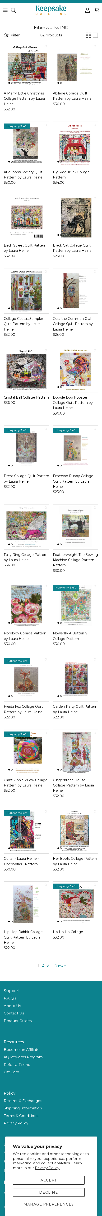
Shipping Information (23, 1108)
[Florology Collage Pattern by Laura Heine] (26, 605)
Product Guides (18, 1020)
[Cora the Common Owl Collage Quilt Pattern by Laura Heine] (75, 290)
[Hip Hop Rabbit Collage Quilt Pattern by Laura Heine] (26, 904)
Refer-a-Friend (17, 1064)
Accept (49, 1180)
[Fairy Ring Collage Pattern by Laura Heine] (26, 527)
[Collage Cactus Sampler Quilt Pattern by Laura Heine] (26, 290)
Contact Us (14, 1013)
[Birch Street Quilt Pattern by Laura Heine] (26, 217)
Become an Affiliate (22, 1049)
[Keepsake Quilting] (51, 10)
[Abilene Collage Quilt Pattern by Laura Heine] (75, 65)
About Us (12, 1005)
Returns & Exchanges (23, 1100)
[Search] (15, 10)
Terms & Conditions (21, 1115)
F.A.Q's (10, 998)
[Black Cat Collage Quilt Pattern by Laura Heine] (75, 217)
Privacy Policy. (47, 1168)
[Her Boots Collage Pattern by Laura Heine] (75, 830)
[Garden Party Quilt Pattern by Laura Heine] (75, 678)
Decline (48, 1192)
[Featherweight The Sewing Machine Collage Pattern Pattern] (75, 527)
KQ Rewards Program (23, 1057)
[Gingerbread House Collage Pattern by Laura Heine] (75, 752)
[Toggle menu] (5, 10)
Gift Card (11, 1072)
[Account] (86, 10)
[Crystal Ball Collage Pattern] (26, 369)
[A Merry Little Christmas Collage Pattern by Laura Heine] (26, 65)
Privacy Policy (16, 1123)
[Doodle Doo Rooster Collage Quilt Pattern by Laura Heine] (75, 369)
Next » (60, 965)
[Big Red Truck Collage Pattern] (75, 144)
